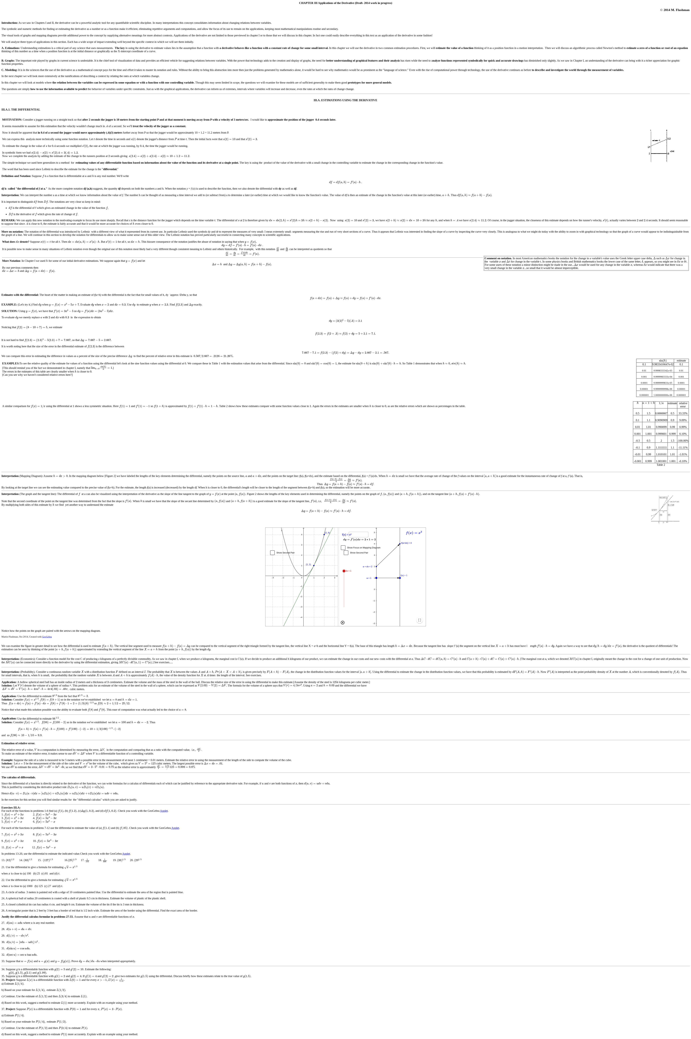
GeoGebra (47, 636)
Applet (164, 810)
